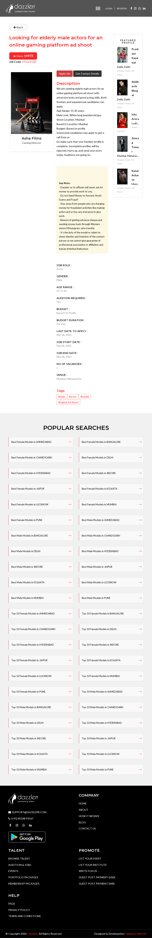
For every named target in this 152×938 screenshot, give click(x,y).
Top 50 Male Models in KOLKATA (29, 753)
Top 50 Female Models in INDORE (100, 644)
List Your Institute (93, 864)
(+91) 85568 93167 (22, 818)
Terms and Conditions (24, 916)
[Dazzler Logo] (21, 8)
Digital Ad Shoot (69, 402)
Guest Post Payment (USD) (97, 877)
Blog (82, 822)
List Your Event (90, 858)
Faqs (11, 903)
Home (83, 803)
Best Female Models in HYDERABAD (31, 473)
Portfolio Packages (23, 877)
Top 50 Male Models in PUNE (97, 769)
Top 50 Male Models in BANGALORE (31, 707)
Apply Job (64, 73)
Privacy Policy (19, 909)
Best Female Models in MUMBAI (99, 504)
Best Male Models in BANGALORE (29, 535)
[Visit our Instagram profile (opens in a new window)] (135, 8)
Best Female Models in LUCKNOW (29, 504)
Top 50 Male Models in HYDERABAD (102, 722)
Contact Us (87, 828)
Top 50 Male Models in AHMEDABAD (102, 691)
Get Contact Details (87, 73)
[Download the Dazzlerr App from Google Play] (26, 836)
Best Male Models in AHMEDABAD (101, 520)
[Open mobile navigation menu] (98, 8)
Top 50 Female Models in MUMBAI (101, 676)
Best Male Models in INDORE (27, 566)
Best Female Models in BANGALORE (101, 441)
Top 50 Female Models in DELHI (99, 629)
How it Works (89, 816)
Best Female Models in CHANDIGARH (31, 457)
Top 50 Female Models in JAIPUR (29, 660)
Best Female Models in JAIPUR (27, 488)
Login (108, 8)
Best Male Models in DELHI (25, 551)
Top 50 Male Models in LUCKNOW (100, 753)
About (83, 809)
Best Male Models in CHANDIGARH (101, 535)
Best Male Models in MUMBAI (27, 597)
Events (13, 871)
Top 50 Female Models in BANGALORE (103, 613)
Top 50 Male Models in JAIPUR (98, 738)
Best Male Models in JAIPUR (97, 566)
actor (73, 396)
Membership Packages (23, 883)
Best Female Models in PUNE (26, 520)
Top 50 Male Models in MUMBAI (29, 769)
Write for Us (88, 871)
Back (19, 27)
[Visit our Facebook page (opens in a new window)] (131, 8)
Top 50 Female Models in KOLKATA (101, 660)
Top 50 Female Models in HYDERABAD (32, 644)
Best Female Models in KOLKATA (99, 488)
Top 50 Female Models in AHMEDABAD (33, 613)
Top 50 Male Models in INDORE (28, 738)
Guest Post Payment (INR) (97, 883)
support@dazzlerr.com (29, 812)
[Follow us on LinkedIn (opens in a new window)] (144, 8)
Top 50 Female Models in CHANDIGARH (33, 629)
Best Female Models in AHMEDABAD (31, 441)
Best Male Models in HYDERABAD (100, 551)
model (85, 396)
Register (122, 8)
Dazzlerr (33, 933)
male (62, 396)
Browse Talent (19, 858)
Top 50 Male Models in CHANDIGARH (102, 707)
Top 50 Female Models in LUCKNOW (31, 676)
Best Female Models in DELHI (97, 457)
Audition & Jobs (19, 864)
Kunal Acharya (135, 175)
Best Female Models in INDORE (99, 473)
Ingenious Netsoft (135, 933)
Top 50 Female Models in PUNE (28, 691)
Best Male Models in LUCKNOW (99, 582)
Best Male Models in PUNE (96, 597)
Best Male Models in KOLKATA (27, 582)
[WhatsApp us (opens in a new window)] (139, 8)
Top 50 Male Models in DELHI (27, 722)
